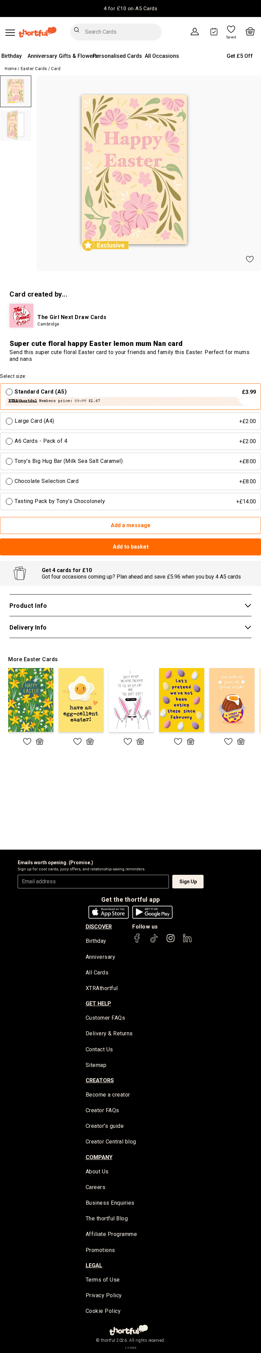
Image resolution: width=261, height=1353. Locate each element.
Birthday (11, 56)
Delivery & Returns (109, 1033)
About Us (97, 1171)
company (99, 1157)
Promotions (100, 1250)
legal (94, 1265)
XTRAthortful (102, 988)
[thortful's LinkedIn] (187, 941)
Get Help (98, 1003)
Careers (96, 1187)
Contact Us (99, 1049)
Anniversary (42, 56)
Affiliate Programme (111, 1234)
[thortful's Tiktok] (154, 941)
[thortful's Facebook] (137, 941)
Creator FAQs (102, 1110)
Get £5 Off (240, 56)
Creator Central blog (111, 1141)
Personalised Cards (117, 56)
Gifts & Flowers (78, 56)
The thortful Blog (107, 1218)
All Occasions (162, 56)
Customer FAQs (105, 1018)
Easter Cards (34, 68)
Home (11, 68)
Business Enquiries (110, 1203)
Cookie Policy (103, 1311)
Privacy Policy (104, 1295)
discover (99, 926)
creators (100, 1080)
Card (55, 68)
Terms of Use (103, 1279)
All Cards (97, 972)
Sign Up (188, 881)
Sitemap (96, 1065)
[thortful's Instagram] (171, 941)
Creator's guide (105, 1126)
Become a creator (108, 1094)
